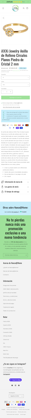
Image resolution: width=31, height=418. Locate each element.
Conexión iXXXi (7, 332)
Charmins (6, 339)
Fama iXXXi (6, 321)
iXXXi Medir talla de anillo (10, 289)
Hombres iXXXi (7, 328)
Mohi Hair (6, 354)
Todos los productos (9, 310)
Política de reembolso (12, 409)
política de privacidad (9, 292)
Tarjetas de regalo (8, 307)
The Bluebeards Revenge (10, 357)
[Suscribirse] (26, 255)
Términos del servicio (11, 411)
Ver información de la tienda (11, 107)
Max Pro (5, 350)
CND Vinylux (7, 347)
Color (2, 81)
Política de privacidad (24, 409)
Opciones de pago (8, 303)
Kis (4, 343)
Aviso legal (23, 414)
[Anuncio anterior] (3, 2)
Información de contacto (13, 414)
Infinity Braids (7, 336)
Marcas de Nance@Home (10, 271)
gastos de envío (16, 70)
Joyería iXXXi (7, 325)
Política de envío (22, 411)
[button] (3, 8)
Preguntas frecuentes (9, 285)
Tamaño (3, 74)
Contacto (6, 274)
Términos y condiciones (10, 296)
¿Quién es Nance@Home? (11, 267)
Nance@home (13, 407)
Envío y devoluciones (9, 300)
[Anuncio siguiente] (28, 2)
